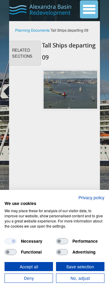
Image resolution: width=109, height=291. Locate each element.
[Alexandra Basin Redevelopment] (41, 10)
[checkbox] (11, 241)
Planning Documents (32, 30)
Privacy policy (91, 197)
